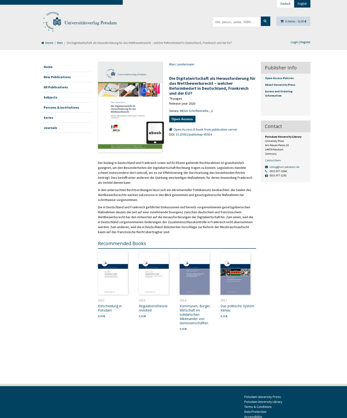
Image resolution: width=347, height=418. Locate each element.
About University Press (280, 84)
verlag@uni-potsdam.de (284, 167)
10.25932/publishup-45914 (194, 134)
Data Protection (255, 411)
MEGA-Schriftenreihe (194, 111)
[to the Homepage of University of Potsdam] (51, 23)
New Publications (57, 77)
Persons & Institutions (61, 107)
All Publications (56, 87)
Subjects (50, 97)
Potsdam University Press (262, 397)
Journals (50, 128)
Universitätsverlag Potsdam (90, 22)
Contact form (273, 160)
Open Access (182, 119)
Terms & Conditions (258, 407)
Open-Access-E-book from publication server (205, 129)
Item (60, 43)
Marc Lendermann (181, 64)
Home (49, 43)
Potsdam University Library (263, 402)
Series (48, 117)
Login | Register (300, 42)
